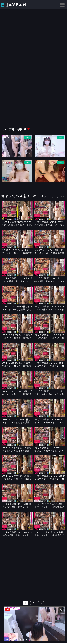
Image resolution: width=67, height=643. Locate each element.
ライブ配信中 (12, 129)
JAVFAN (17, 5)
